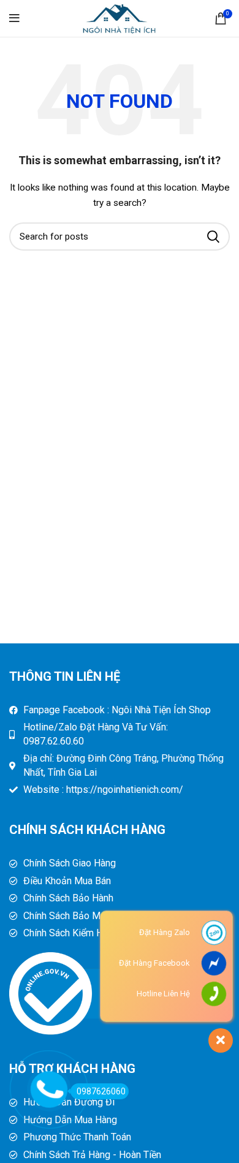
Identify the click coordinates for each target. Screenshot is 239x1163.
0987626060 (101, 1091)
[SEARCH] (213, 236)
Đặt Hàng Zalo (164, 932)
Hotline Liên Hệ (163, 993)
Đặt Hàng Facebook (154, 963)
